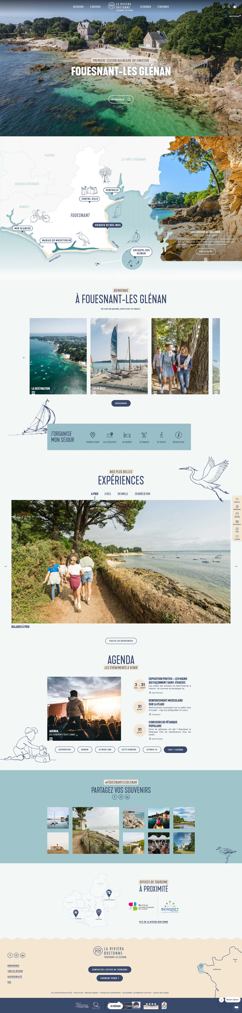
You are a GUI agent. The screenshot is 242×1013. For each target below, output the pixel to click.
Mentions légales (91, 993)
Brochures (13, 965)
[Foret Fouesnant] (141, 906)
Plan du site (78, 993)
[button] (229, 6)
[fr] (235, 6)
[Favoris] (223, 7)
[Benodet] (170, 906)
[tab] (94, 494)
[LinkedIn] (127, 797)
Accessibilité (15, 976)
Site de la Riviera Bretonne (153, 922)
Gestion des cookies (161, 993)
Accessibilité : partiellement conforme (136, 993)
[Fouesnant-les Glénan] (120, 6)
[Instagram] (121, 797)
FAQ (9, 982)
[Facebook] (114, 797)
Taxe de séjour (15, 971)
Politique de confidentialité (110, 993)
